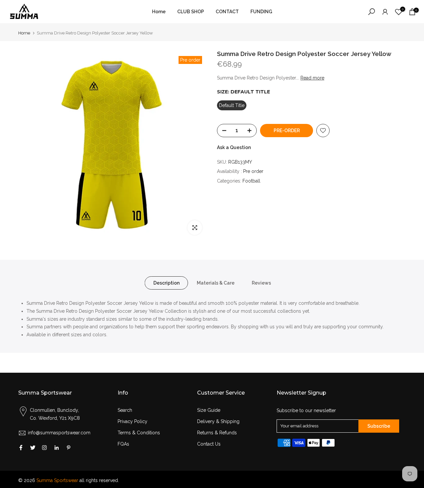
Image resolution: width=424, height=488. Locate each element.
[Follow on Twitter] (32, 448)
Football (251, 181)
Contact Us (209, 444)
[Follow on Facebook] (21, 448)
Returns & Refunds (217, 432)
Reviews (261, 283)
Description (166, 283)
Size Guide (208, 410)
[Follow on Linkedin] (56, 448)
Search (125, 410)
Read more (312, 78)
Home (159, 11)
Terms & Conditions (139, 432)
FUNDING (261, 11)
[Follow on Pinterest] (68, 448)
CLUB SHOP (190, 11)
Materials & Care (216, 283)
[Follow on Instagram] (44, 448)
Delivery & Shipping (218, 421)
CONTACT (227, 11)
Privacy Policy (132, 421)
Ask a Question (234, 147)
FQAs (123, 444)
